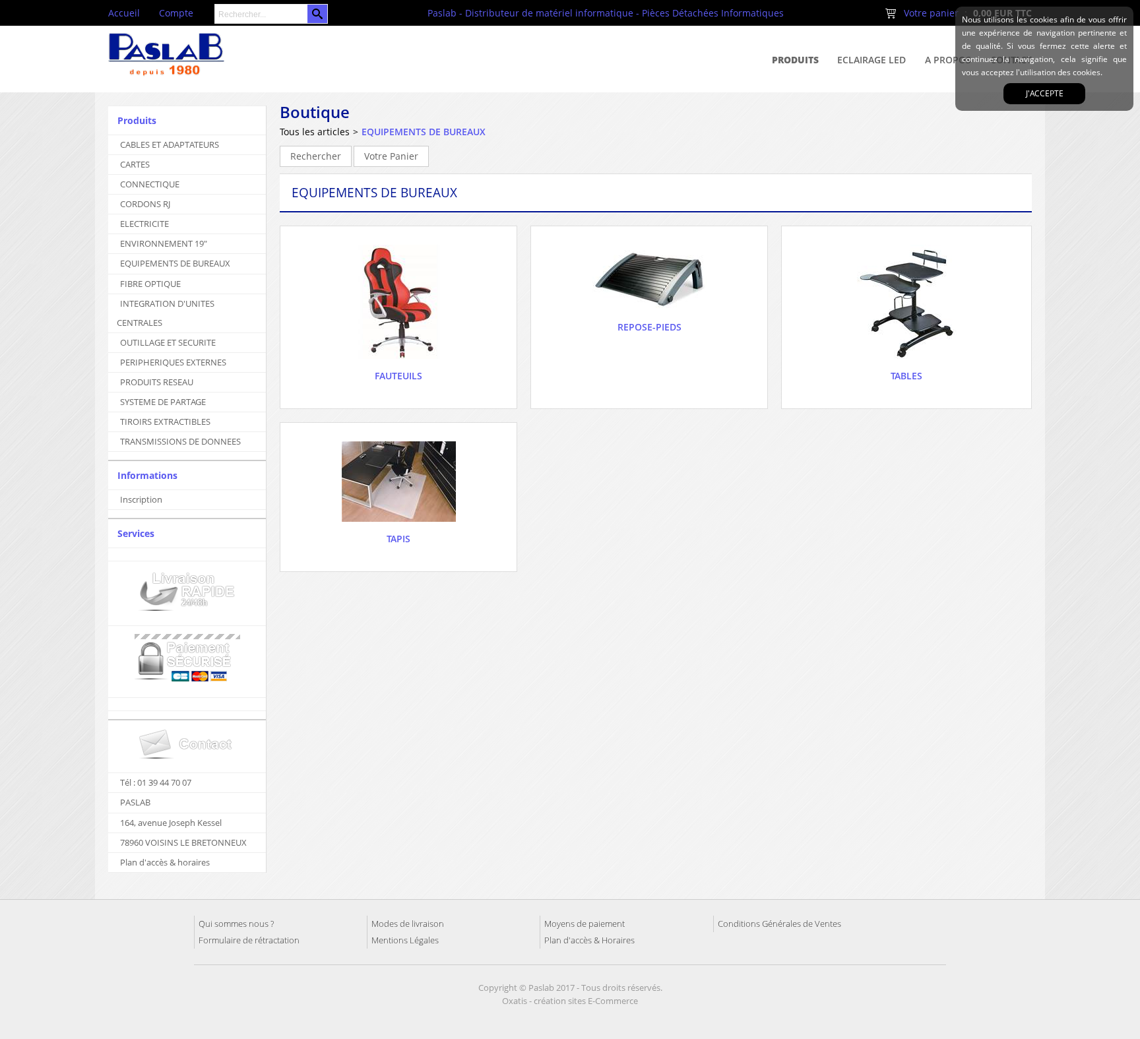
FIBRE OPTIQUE (150, 284)
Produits (795, 59)
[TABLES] (906, 362)
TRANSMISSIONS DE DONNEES (180, 441)
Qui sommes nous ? (236, 923)
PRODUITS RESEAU (156, 382)
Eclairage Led (871, 59)
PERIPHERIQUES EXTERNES (173, 362)
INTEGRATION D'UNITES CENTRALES (165, 313)
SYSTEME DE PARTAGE (163, 402)
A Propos (948, 59)
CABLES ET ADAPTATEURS (169, 144)
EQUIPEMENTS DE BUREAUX (175, 263)
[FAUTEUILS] (398, 362)
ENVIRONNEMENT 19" (163, 243)
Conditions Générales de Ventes (779, 923)
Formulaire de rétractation (249, 940)
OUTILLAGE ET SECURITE (168, 342)
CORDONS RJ (145, 204)
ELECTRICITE (144, 224)
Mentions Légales (405, 940)
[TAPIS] (398, 525)
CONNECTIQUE (149, 184)
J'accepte (1044, 93)
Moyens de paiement (584, 923)
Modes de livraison (407, 923)
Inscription (141, 499)
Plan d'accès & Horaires (589, 940)
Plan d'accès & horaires (165, 862)
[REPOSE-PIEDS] (649, 313)
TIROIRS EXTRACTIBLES (165, 421)
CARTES (135, 164)
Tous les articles (315, 131)
